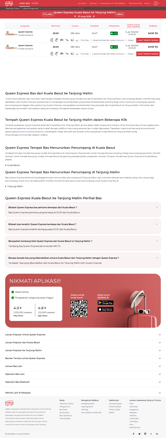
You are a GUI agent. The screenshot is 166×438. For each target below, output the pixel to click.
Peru (131, 424)
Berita (111, 412)
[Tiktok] (151, 434)
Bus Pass (63, 409)
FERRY (35, 3)
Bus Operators (66, 415)
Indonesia (133, 406)
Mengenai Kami (87, 403)
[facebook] (134, 434)
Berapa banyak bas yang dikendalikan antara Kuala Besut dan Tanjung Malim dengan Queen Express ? (63, 258)
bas (85, 98)
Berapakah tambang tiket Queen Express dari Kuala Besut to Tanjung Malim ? (50, 241)
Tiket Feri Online (66, 403)
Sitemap (84, 409)
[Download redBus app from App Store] (106, 311)
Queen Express (26, 131)
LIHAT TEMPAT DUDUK (148, 40)
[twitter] (139, 434)
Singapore (133, 409)
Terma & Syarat (115, 403)
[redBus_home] (11, 3)
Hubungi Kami (87, 406)
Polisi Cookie (114, 409)
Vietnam (133, 415)
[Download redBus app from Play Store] (106, 304)
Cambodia (133, 418)
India (131, 403)
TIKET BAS (24, 3)
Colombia (133, 421)
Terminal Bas (65, 418)
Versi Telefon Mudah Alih (91, 412)
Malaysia (133, 412)
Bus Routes (64, 412)
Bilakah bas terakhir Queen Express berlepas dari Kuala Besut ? (42, 224)
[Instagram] (145, 434)
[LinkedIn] (157, 434)
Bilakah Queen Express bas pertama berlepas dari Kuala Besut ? (42, 207)
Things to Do (65, 406)
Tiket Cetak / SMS (135, 3)
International (134, 427)
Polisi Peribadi (115, 406)
